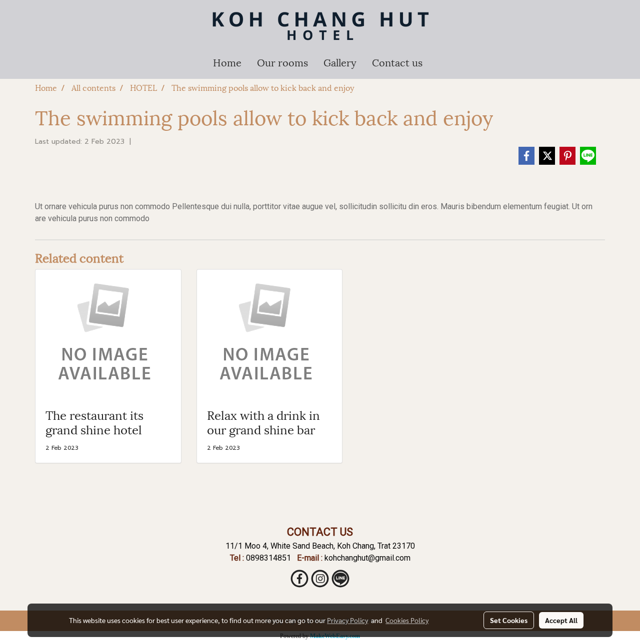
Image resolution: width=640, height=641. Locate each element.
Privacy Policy (347, 620)
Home (227, 61)
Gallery (340, 61)
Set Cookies (509, 620)
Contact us (397, 61)
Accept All (561, 620)
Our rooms (282, 61)
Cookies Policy (407, 620)
